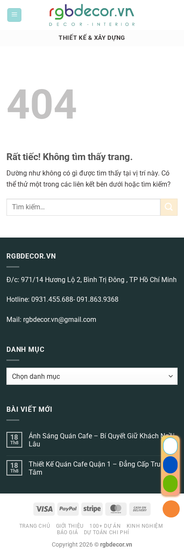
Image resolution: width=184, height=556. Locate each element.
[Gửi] (169, 207)
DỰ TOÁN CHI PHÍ (106, 532)
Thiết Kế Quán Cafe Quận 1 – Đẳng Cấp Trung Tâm (98, 468)
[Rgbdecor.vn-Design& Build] (92, 15)
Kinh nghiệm (145, 526)
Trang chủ (34, 526)
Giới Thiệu (70, 526)
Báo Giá (67, 532)
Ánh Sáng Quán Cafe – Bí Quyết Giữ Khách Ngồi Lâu (102, 440)
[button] (14, 15)
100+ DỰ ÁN (105, 526)
